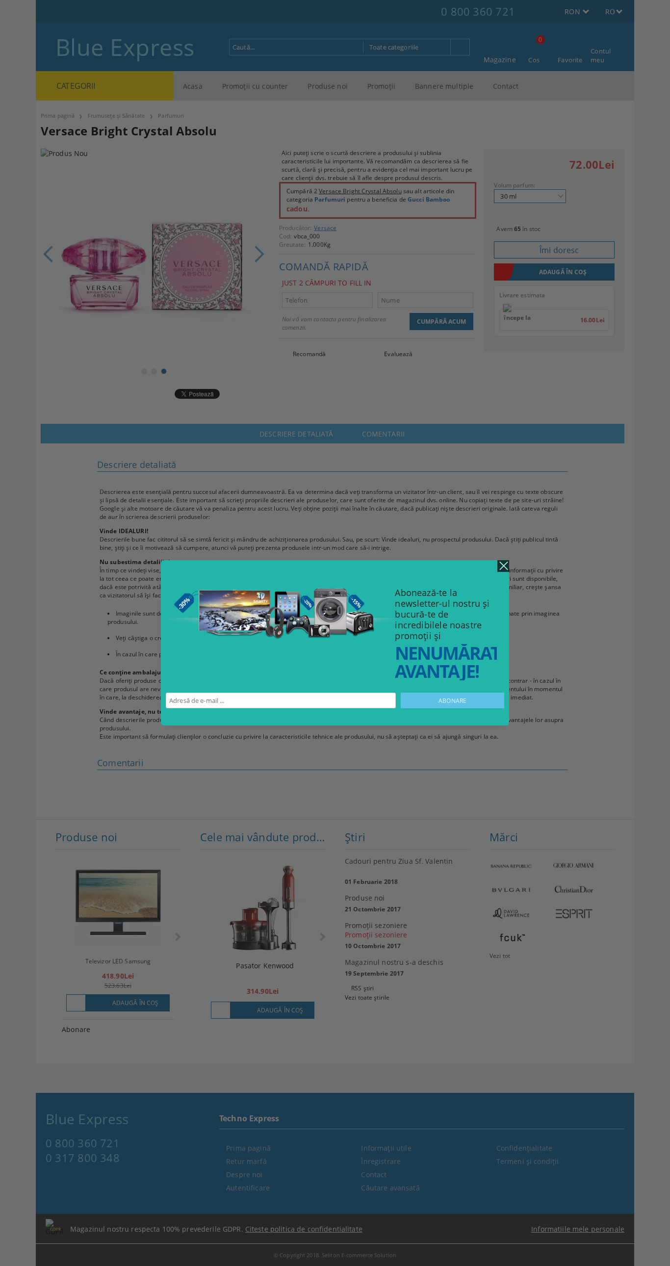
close (503, 566)
